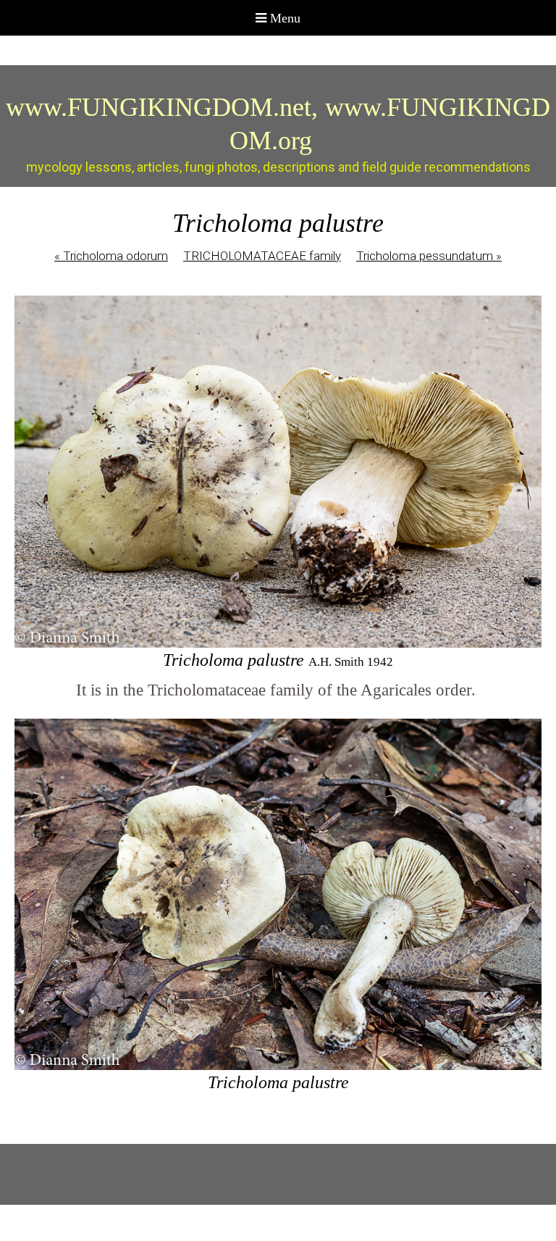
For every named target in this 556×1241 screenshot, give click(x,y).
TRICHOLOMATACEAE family (262, 255)
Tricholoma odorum (111, 255)
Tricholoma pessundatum (429, 255)
